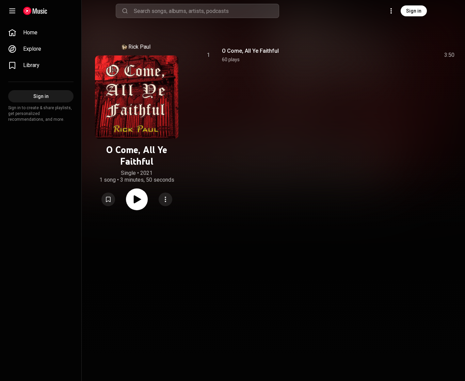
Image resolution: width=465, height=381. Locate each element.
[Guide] (12, 11)
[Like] (398, 55)
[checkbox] (450, 55)
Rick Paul (139, 47)
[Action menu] (165, 199)
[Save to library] (108, 199)
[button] (108, 199)
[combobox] (206, 11)
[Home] (35, 11)
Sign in (413, 11)
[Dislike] (411, 55)
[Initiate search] (124, 10)
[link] (41, 32)
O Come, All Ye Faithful (250, 51)
